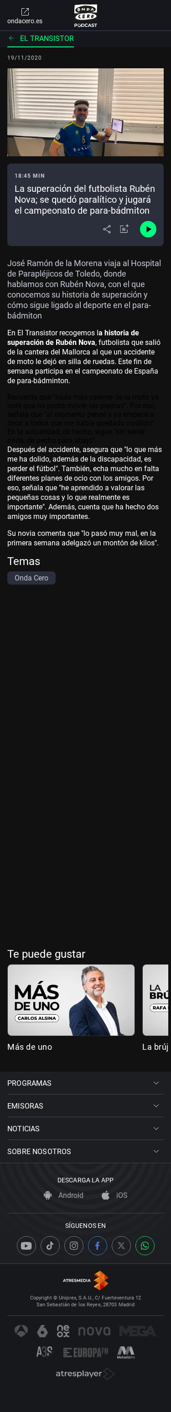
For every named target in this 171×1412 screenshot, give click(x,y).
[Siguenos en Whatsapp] (145, 1245)
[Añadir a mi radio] (124, 229)
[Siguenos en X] (121, 1245)
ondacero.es (24, 21)
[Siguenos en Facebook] (97, 1245)
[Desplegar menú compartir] (107, 229)
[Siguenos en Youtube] (26, 1245)
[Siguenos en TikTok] (50, 1245)
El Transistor (47, 38)
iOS (121, 1195)
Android (70, 1195)
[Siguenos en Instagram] (73, 1245)
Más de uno (29, 1047)
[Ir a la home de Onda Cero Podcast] (85, 15)
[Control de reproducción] (148, 229)
